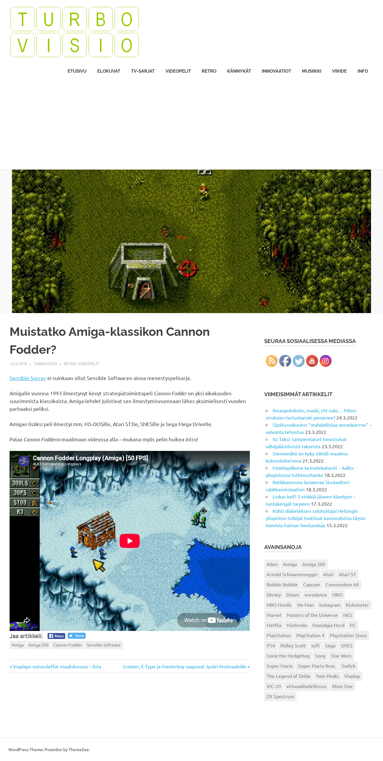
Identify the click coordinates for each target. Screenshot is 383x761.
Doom (292, 594)
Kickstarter (357, 605)
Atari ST (347, 574)
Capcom (311, 584)
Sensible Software (104, 644)
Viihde (339, 71)
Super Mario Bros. (317, 666)
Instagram (330, 605)
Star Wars (341, 655)
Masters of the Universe (312, 615)
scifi (315, 645)
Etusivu (77, 71)
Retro (209, 71)
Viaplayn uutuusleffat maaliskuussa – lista (57, 666)
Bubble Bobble (282, 584)
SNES (346, 645)
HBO (337, 594)
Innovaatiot (276, 71)
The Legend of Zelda (288, 676)
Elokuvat (108, 71)
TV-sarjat (143, 71)
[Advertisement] (191, 125)
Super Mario (280, 666)
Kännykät (239, 71)
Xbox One (342, 686)
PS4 (271, 645)
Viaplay (352, 676)
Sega (330, 645)
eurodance (316, 594)
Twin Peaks (327, 676)
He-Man (305, 605)
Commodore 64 (342, 584)
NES (347, 615)
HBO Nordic (279, 605)
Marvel (274, 615)
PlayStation (279, 635)
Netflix (274, 625)
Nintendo (297, 625)
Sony (320, 655)
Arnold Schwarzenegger (292, 574)
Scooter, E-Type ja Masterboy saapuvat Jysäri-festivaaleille (184, 666)
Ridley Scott (293, 645)
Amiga (18, 644)
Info (363, 71)
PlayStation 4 (310, 635)
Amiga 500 (38, 644)
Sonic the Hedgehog (288, 655)
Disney (274, 594)
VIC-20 (274, 686)
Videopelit (178, 71)
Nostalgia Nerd (328, 625)
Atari (328, 574)
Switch (348, 666)
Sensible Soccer (28, 378)
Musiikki (311, 71)
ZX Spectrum (280, 696)
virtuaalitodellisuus (306, 686)
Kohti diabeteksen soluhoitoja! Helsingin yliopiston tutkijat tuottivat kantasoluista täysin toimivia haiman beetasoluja (315, 518)
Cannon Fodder (67, 644)
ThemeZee (79, 749)
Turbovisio (45, 363)
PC (353, 625)
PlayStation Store (348, 635)
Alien (272, 564)
